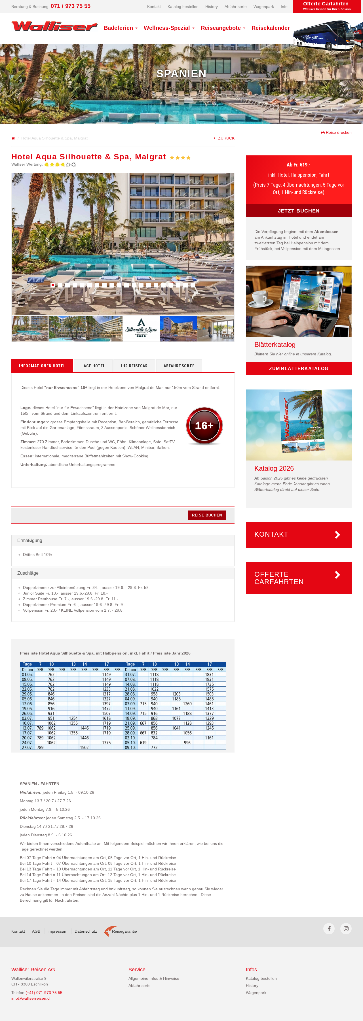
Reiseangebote (221, 28)
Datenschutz (86, 931)
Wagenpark (264, 6)
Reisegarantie (124, 931)
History (211, 6)
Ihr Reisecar (134, 366)
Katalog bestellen (183, 6)
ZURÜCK (226, 138)
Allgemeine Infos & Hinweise (153, 978)
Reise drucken (338, 132)
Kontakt (154, 6)
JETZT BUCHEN (299, 211)
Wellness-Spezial (168, 28)
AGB (36, 931)
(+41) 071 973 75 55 (44, 992)
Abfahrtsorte (236, 6)
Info (284, 6)
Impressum (57, 931)
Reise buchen (207, 515)
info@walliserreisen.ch (31, 998)
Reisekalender (271, 28)
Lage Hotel (93, 366)
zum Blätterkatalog (298, 368)
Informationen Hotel (42, 366)
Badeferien (119, 28)
